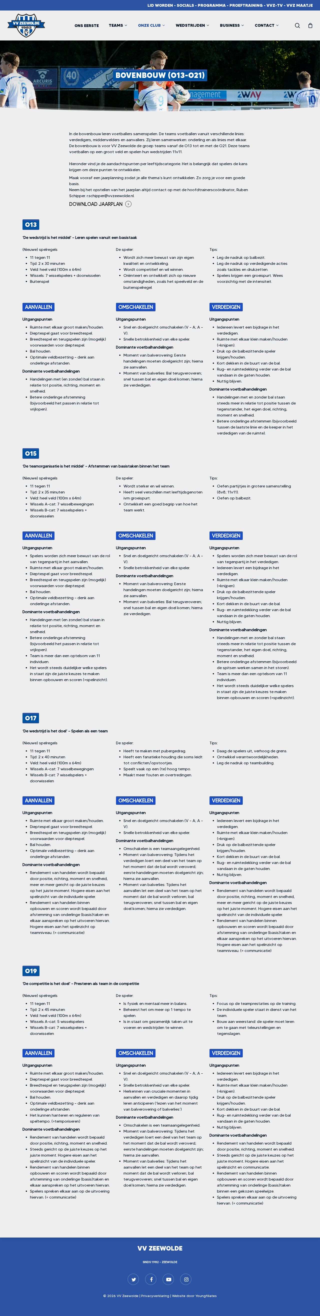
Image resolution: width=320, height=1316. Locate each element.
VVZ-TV (274, 5)
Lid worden (160, 5)
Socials (185, 5)
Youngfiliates (206, 1296)
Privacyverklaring (155, 1296)
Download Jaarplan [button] (95, 204)
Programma (212, 5)
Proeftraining (246, 5)
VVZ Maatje (299, 5)
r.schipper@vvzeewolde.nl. (110, 195)
